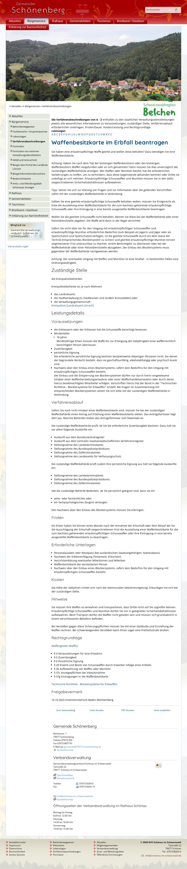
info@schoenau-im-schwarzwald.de (75, 796)
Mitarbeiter (58, 845)
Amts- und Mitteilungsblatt (110, 851)
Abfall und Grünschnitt (25, 160)
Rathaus (57, 21)
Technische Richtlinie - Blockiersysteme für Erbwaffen (84, 684)
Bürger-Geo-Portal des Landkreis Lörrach (30, 166)
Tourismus (103, 21)
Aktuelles (15, 21)
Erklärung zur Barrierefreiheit (27, 27)
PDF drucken (127, 710)
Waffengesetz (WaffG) (64, 646)
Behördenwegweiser (24, 126)
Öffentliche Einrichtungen (110, 854)
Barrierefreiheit (17, 851)
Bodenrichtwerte (22, 178)
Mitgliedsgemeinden (107, 845)
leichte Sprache (17, 854)
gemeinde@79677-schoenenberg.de (82, 746)
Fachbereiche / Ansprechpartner (30, 131)
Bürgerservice (36, 21)
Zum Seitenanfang (65, 710)
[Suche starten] (176, 9)
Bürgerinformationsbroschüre (29, 173)
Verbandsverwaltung (107, 848)
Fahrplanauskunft (65, 778)
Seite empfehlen (162, 710)
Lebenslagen (19, 136)
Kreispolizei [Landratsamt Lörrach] (72, 305)
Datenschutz (15, 848)
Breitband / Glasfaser (130, 21)
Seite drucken (97, 710)
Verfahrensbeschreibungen (29, 141)
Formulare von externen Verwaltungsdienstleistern (27, 153)
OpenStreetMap (65, 775)
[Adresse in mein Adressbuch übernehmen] (160, 768)
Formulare (18, 146)
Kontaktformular (65, 750)
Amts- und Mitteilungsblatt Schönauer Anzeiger (27, 185)
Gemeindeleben (80, 21)
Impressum (15, 845)
